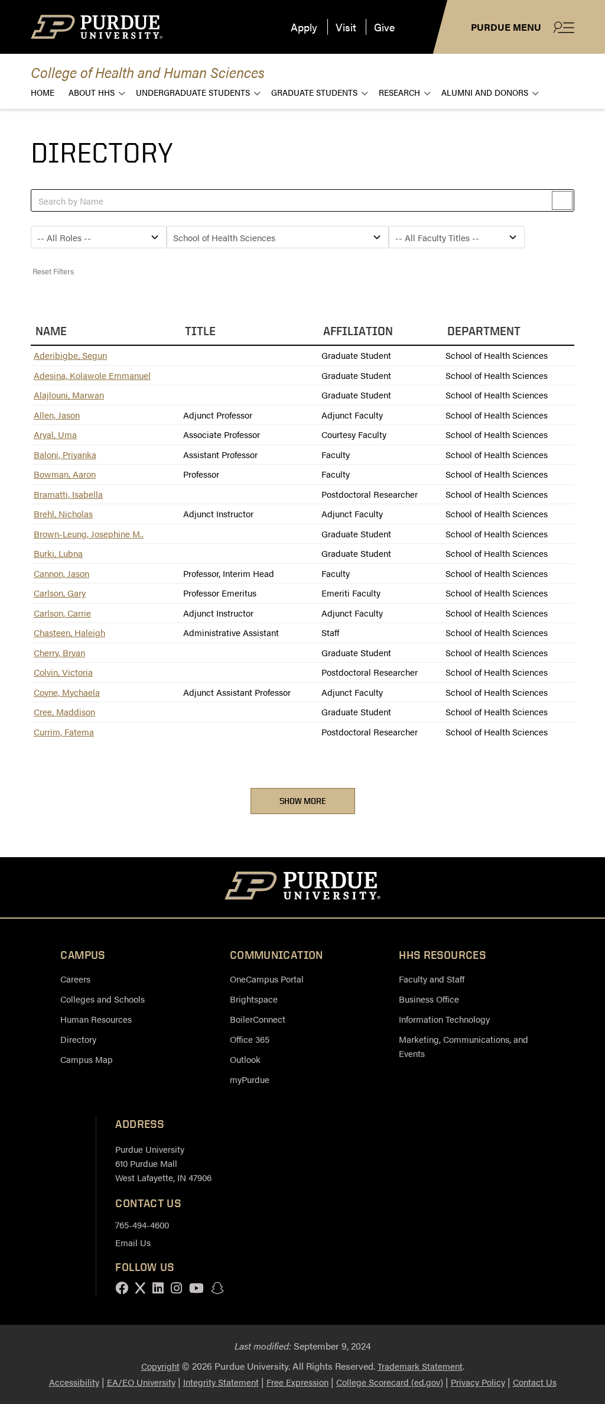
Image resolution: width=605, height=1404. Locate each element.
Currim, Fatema (64, 731)
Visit (346, 27)
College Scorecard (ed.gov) (389, 1382)
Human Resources (96, 1019)
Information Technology (444, 1019)
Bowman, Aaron (65, 474)
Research (399, 92)
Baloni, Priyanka (65, 454)
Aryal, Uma (55, 434)
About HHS (92, 92)
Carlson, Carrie (62, 613)
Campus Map (86, 1059)
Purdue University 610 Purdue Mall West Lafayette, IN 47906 (163, 1163)
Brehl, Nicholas (63, 513)
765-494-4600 (142, 1224)
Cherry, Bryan (59, 652)
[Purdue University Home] (303, 887)
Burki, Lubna (58, 553)
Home (42, 92)
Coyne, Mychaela (67, 692)
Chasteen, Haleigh (69, 632)
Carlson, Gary (60, 592)
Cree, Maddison (64, 711)
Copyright (160, 1366)
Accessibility (74, 1382)
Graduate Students (314, 92)
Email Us (133, 1242)
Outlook (245, 1059)
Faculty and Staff (431, 978)
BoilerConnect (257, 1019)
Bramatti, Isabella (68, 494)
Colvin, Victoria (63, 672)
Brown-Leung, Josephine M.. (89, 533)
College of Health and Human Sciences (148, 71)
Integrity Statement (221, 1382)
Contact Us (535, 1382)
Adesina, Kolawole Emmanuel (92, 375)
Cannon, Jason (61, 573)
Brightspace (254, 999)
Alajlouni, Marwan (69, 394)
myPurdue (249, 1079)
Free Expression (297, 1382)
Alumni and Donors (484, 92)
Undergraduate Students (193, 92)
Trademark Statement (420, 1366)
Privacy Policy (478, 1382)
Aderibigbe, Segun (70, 355)
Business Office (429, 999)
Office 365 (249, 1039)
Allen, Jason (57, 414)
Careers (75, 978)
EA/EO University (141, 1382)
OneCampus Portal (267, 978)
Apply (304, 27)
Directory (78, 1039)
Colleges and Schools (102, 999)
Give (384, 27)
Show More (302, 800)
